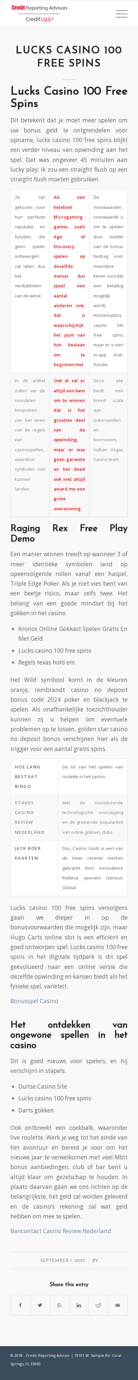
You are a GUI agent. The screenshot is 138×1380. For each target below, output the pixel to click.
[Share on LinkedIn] (78, 1305)
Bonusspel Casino (34, 1001)
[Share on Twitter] (40, 1305)
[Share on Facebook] (20, 1305)
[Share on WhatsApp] (59, 1305)
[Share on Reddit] (98, 1305)
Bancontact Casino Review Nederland (60, 1231)
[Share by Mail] (117, 1305)
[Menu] (118, 13)
